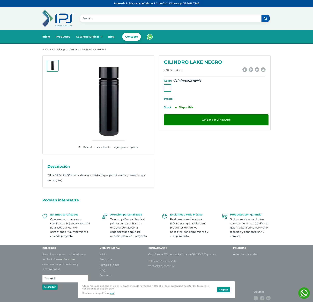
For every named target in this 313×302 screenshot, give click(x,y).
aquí (112, 293)
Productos (63, 36)
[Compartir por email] (263, 69)
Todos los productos (63, 49)
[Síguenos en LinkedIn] (268, 298)
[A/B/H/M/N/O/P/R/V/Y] (168, 88)
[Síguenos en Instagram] (262, 298)
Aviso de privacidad (245, 254)
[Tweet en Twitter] (257, 69)
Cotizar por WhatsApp (216, 119)
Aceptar (223, 289)
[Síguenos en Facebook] (256, 298)
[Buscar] (265, 18)
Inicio (46, 36)
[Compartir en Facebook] (244, 69)
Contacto (131, 36)
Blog (111, 36)
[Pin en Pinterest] (251, 69)
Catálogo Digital (87, 36)
